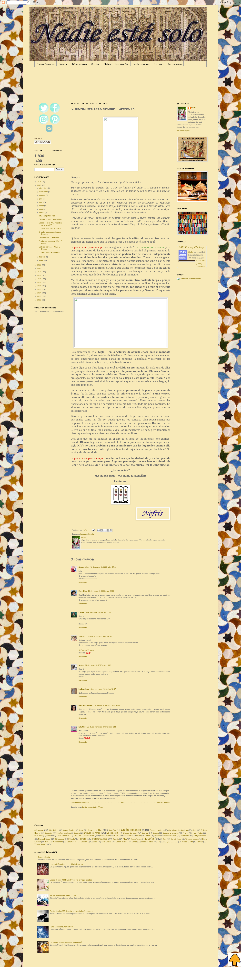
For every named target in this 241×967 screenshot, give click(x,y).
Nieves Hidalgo (44, 839)
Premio (116, 839)
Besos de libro (95, 830)
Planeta (82, 839)
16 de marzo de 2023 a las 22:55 (101, 591)
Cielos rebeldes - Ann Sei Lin (50, 219)
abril (41, 209)
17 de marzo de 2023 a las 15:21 (98, 665)
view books (201, 266)
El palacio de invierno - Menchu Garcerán (66, 942)
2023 (39, 185)
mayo (41, 206)
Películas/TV (121, 64)
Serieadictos (106, 842)
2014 (39, 293)
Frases (186, 833)
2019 (39, 275)
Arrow (81, 830)
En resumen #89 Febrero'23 (50, 252)
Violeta (81, 636)
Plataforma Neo (99, 839)
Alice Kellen (53, 830)
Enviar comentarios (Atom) (92, 807)
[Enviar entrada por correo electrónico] (93, 530)
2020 (39, 272)
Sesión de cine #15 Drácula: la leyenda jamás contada (71, 911)
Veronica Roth (187, 842)
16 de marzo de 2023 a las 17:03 (103, 567)
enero (41, 260)
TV (159, 842)
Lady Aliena (84, 689)
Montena (185, 835)
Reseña (91, 534)
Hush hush (38, 836)
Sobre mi (63, 64)
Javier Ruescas (63, 836)
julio (41, 199)
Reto (164, 839)
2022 (39, 265)
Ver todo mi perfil (183, 130)
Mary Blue (83, 591)
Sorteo (134, 842)
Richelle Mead (176, 839)
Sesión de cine (121, 842)
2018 (39, 279)
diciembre (43, 188)
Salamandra (58, 842)
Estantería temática (170, 833)
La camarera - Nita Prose (49, 238)
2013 (39, 296)
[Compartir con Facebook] (107, 530)
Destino (77, 833)
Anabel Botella (68, 830)
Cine (194, 830)
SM (46, 841)
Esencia (145, 833)
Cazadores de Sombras (178, 830)
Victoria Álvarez (40, 844)
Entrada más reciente (80, 803)
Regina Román (136, 839)
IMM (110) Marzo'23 (47, 216)
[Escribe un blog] (101, 530)
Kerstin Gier (105, 836)
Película (71, 839)
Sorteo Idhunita (44, 857)
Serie (95, 842)
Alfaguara (38, 830)
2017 (39, 282)
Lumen (147, 836)
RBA (125, 839)
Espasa (156, 833)
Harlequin (83, 534)
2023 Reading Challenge (192, 247)
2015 (39, 289)
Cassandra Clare (157, 830)
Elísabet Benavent (130, 833)
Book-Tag (112, 830)
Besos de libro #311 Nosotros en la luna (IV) (50, 224)
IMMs (107, 64)
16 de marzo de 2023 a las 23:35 (98, 612)
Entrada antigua (163, 803)
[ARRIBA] (234, 960)
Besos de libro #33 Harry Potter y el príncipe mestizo (71, 880)
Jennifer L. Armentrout (83, 835)
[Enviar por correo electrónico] (98, 530)
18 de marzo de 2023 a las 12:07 (103, 689)
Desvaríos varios (92, 833)
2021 (39, 268)
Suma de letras (147, 842)
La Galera (128, 836)
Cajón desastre (141, 64)
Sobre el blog (79, 64)
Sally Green (71, 842)
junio (41, 202)
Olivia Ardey (59, 839)
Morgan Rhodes (200, 836)
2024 (39, 182)
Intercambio (174, 64)
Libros (138, 836)
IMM (48, 835)
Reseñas (95, 64)
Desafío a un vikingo (64, 833)
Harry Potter (198, 833)
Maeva (157, 836)
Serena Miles (84, 567)
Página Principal (45, 64)
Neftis (193, 108)
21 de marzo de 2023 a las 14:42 (103, 727)
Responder (83, 582)
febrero (42, 257)
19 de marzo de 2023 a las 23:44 (107, 705)
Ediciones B (112, 833)
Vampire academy (171, 842)
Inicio (123, 803)
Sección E (159, 64)
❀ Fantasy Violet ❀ (86, 650)
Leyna (81, 612)
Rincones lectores (192, 839)
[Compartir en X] (104, 530)
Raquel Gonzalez (86, 705)
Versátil (200, 842)
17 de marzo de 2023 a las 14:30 (98, 636)
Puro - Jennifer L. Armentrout (61, 927)
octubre (42, 195)
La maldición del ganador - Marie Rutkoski (66, 864)
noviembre (43, 192)
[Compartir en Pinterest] (110, 530)
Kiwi (116, 835)
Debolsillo (48, 833)
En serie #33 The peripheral (50, 228)
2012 (39, 300)
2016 (39, 286)
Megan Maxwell (170, 836)
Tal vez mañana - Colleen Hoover (63, 895)
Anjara (81, 665)
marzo (42, 213)
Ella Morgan (84, 727)
